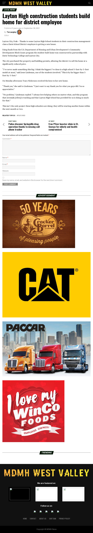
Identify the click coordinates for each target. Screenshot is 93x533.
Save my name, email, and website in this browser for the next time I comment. (32, 180)
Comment (6, 139)
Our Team (52, 518)
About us (42, 518)
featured (21, 115)
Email (5, 164)
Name (5, 157)
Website (5, 171)
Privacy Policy (64, 518)
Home (25, 518)
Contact (33, 518)
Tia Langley (11, 32)
